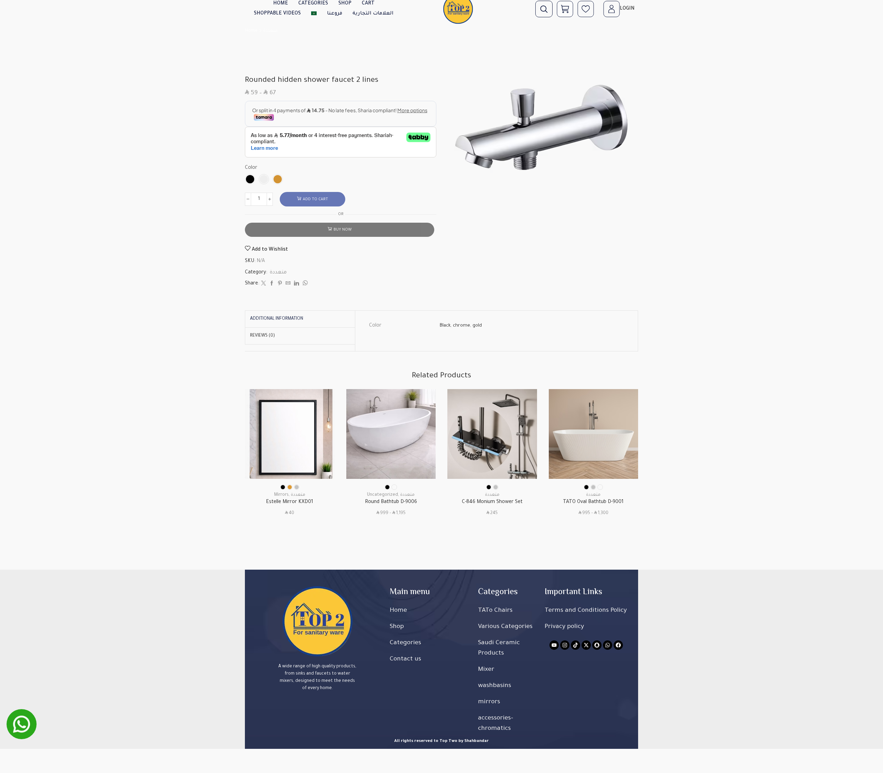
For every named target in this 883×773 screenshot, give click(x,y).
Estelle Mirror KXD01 (289, 502)
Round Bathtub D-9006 (391, 502)
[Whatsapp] (607, 645)
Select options (321, 448)
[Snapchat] (597, 645)
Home (251, 31)
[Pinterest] (280, 284)
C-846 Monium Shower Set (492, 502)
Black (445, 325)
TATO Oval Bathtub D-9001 (593, 502)
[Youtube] (554, 645)
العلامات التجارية (373, 14)
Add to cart (315, 199)
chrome (461, 325)
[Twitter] (263, 284)
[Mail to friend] (288, 284)
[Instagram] (564, 645)
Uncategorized (382, 495)
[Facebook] (272, 284)
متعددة (270, 31)
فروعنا (334, 14)
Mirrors (281, 495)
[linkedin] (296, 284)
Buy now (342, 230)
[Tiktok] (575, 645)
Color (251, 168)
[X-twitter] (586, 645)
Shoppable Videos (277, 14)
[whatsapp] (304, 284)
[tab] (276, 319)
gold (477, 325)
